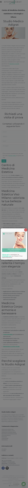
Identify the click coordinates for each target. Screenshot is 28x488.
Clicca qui (5, 254)
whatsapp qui (6, 256)
